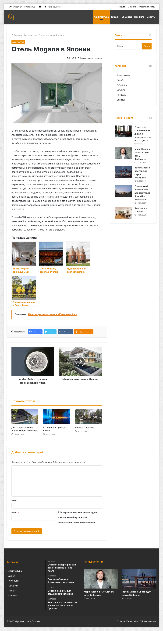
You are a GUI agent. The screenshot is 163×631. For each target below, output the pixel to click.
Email (15, 512)
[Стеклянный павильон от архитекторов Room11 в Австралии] (123, 191)
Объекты (126, 16)
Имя (14, 500)
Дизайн (115, 16)
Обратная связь (147, 6)
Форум (121, 6)
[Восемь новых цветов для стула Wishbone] (123, 172)
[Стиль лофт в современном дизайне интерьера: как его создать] (123, 131)
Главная (17, 35)
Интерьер (122, 85)
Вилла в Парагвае (84, 427)
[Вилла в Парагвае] (88, 416)
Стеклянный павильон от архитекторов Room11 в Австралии (143, 193)
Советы (151, 16)
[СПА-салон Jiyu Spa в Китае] (56, 416)
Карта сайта (132, 621)
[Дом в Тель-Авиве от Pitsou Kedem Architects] (25, 416)
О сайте (132, 6)
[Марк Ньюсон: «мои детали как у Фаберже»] (123, 153)
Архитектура (101, 16)
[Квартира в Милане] (123, 213)
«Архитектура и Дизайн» (27, 621)
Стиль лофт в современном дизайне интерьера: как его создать (143, 134)
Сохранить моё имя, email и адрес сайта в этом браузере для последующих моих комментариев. (77, 517)
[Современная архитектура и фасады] (11, 17)
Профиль (139, 16)
